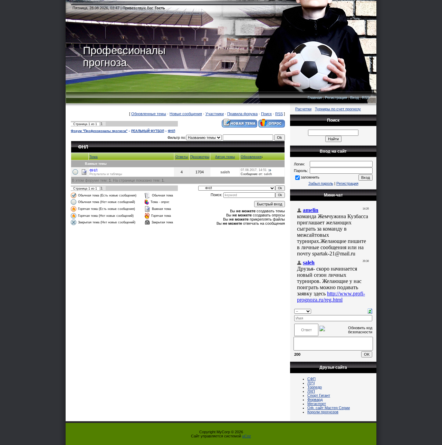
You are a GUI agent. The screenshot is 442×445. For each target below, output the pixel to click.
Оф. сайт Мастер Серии (328, 408)
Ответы (181, 157)
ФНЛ (171, 131)
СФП (311, 379)
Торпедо (314, 387)
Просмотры (199, 157)
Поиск (266, 114)
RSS (365, 97)
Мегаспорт (316, 404)
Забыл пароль (320, 183)
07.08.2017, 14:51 (254, 170)
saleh (225, 172)
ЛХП (311, 391)
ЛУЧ (311, 383)
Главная (315, 97)
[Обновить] (370, 311)
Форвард (315, 399)
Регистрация (336, 97)
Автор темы (225, 157)
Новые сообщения (186, 114)
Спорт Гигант (318, 395)
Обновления (251, 157)
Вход (354, 97)
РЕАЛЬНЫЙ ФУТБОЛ (147, 131)
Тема (93, 157)
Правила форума (242, 114)
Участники (214, 114)
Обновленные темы (148, 114)
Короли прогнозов (322, 412)
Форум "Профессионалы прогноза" (99, 131)
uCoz (246, 436)
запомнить (310, 177)
